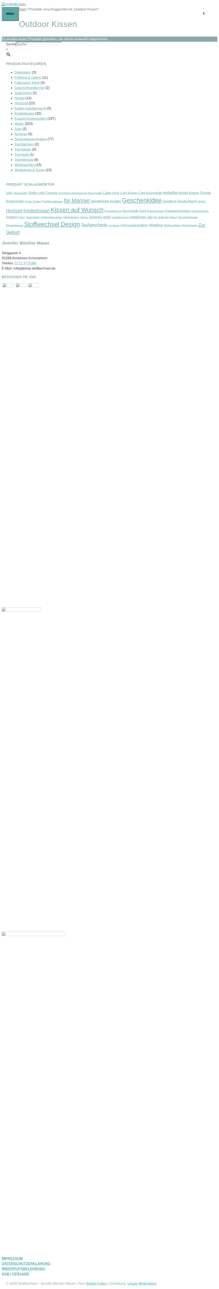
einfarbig (170, 193)
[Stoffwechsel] (14, 4)
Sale (18, 129)
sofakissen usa (141, 217)
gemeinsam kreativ (106, 201)
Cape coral (111, 193)
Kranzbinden (155, 211)
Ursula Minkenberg (141, 1283)
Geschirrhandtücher (29, 88)
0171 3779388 (26, 263)
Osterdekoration (51, 217)
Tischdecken (24, 144)
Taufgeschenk (94, 224)
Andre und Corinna (42, 193)
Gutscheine (23, 93)
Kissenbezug (113, 211)
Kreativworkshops (177, 211)
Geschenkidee (142, 200)
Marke (19, 124)
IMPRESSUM (12, 1258)
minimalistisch (200, 211)
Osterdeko (33, 217)
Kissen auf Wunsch (77, 209)
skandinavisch (120, 217)
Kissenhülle (131, 211)
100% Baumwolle (16, 193)
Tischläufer (23, 149)
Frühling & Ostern (28, 77)
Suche (11, 44)
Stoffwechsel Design (52, 224)
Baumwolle (95, 193)
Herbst (20, 98)
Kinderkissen (24, 113)
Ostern (84, 217)
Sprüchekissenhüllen (31, 139)
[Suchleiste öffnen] (213, 13)
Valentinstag (24, 160)
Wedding (156, 225)
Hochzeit (21, 103)
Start (22, 9)
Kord (142, 211)
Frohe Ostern (33, 201)
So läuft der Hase (165, 217)
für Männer (77, 200)
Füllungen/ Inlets (27, 83)
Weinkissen (190, 225)
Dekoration (23, 72)
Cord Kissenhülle (150, 193)
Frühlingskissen (52, 201)
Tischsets (22, 154)
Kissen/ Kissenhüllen (31, 118)
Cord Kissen (129, 193)
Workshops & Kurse (30, 170)
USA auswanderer (134, 225)
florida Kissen (189, 193)
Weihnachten (25, 165)
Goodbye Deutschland (180, 201)
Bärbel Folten (96, 1283)
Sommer (21, 134)
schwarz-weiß (100, 217)
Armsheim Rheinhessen (72, 193)
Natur (21, 217)
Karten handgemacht (30, 108)
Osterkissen (71, 217)
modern (12, 217)
